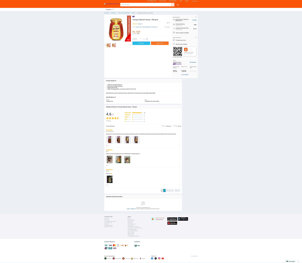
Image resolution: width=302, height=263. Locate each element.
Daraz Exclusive (131, 232)
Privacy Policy (130, 225)
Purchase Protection (108, 225)
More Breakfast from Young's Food (149, 27)
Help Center (106, 218)
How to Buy (106, 220)
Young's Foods (177, 62)
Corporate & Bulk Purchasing (110, 221)
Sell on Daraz (130, 234)
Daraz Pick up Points (108, 226)
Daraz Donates (131, 221)
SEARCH (172, 4)
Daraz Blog (130, 222)
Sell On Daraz (162, 0)
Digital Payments (131, 220)
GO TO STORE (185, 74)
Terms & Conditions (132, 224)
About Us (129, 218)
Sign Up (187, 0)
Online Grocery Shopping (133, 230)
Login (180, 0)
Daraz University (131, 233)
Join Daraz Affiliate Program (133, 236)
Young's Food (138, 27)
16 (176, 190)
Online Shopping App (132, 229)
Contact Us (106, 224)
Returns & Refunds (108, 222)
